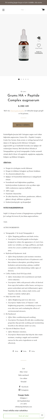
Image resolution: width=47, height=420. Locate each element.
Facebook (24, 387)
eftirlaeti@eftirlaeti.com (23, 407)
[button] (28, 410)
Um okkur (23, 378)
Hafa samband (23, 375)
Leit (23, 369)
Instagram (25, 390)
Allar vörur (23, 372)
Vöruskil (23, 382)
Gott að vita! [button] (23, 416)
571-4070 (23, 404)
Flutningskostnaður (17, 111)
